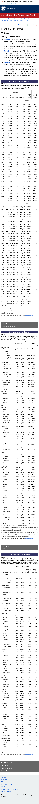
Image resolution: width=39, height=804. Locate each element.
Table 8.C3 (7, 62)
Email (17, 25)
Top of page (6, 323)
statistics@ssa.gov (29, 315)
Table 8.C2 (7, 51)
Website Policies (6, 791)
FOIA (2, 782)
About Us (3, 777)
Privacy (3, 787)
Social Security (11, 8)
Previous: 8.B (7, 762)
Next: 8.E (4, 771)
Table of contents (7, 326)
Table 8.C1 (7, 39)
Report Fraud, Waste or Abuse (9, 789)
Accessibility (4, 779)
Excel (24, 25)
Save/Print (33, 25)
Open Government (6, 784)
